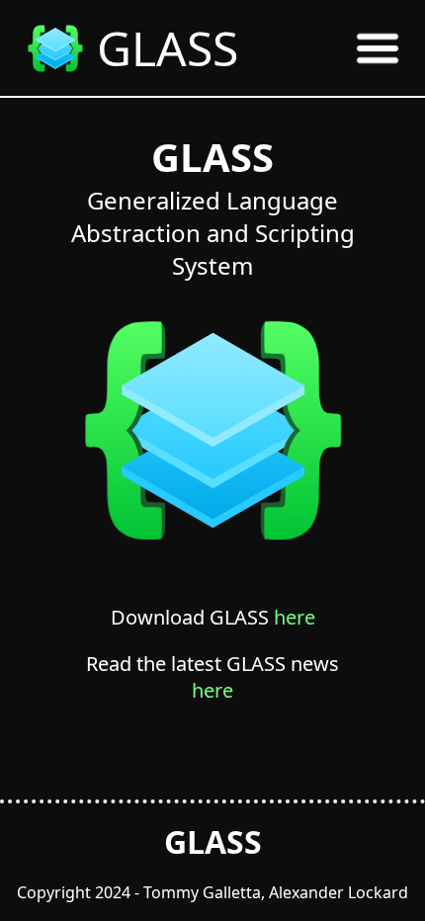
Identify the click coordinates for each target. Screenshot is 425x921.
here (294, 617)
